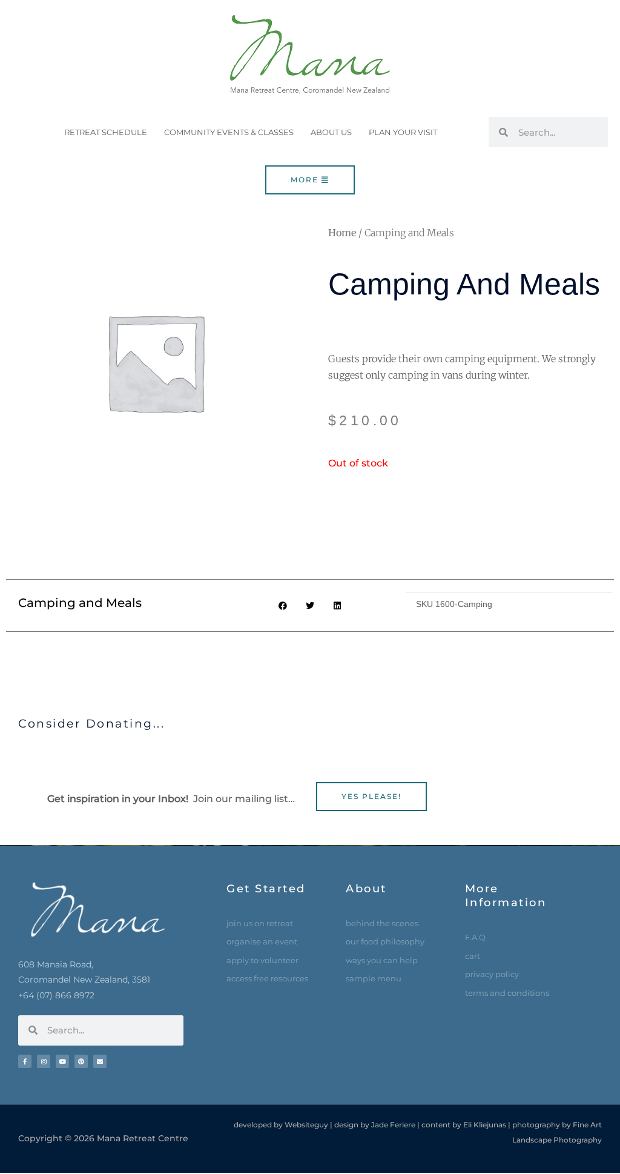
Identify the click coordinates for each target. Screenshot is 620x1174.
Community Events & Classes (229, 132)
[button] (283, 605)
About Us (331, 132)
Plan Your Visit (403, 132)
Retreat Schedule (105, 132)
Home (342, 233)
